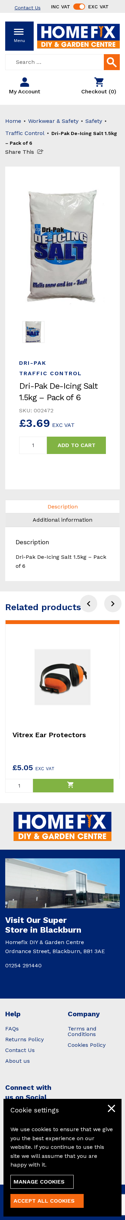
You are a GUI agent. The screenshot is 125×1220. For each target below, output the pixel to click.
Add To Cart (76, 445)
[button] (113, 603)
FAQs (12, 1028)
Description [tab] (63, 506)
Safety (93, 121)
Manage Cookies (39, 1181)
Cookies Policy (87, 1045)
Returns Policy (24, 1039)
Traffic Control (24, 133)
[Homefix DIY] (78, 35)
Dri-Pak (32, 363)
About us (17, 1061)
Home (13, 121)
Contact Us (20, 1050)
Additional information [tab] (62, 519)
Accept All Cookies (44, 1200)
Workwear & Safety (53, 121)
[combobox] (62, 62)
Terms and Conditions (82, 1031)
